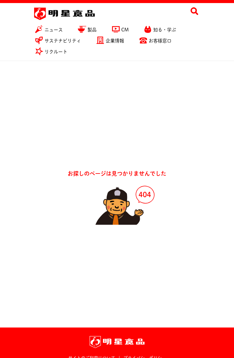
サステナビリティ (62, 40)
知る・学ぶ (164, 29)
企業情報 (115, 40)
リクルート (55, 51)
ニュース (53, 29)
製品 (92, 29)
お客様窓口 (160, 40)
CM (125, 29)
